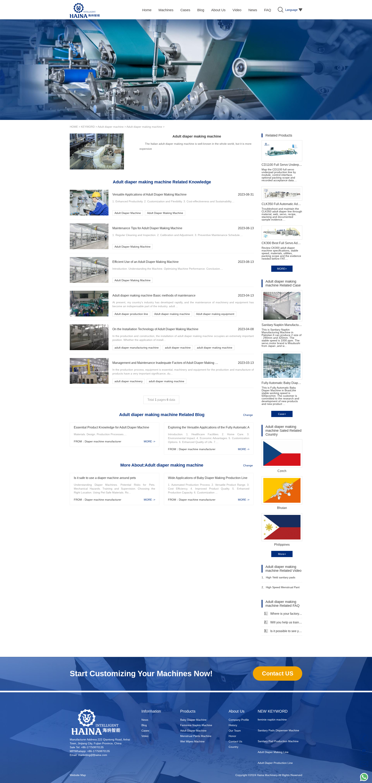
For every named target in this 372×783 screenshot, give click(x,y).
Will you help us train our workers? (283, 622)
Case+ (282, 413)
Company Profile (239, 719)
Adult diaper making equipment (215, 313)
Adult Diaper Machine (128, 213)
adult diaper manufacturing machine (137, 347)
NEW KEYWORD (273, 711)
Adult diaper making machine (144, 126)
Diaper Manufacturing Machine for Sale (279, 767)
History (233, 725)
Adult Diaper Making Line (273, 743)
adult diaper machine (178, 347)
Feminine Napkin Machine (196, 725)
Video (144, 736)
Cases (145, 730)
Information (151, 711)
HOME (74, 126)
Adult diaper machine (111, 126)
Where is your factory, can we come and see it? (283, 613)
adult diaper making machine (214, 347)
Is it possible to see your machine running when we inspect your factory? (283, 631)
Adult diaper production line (131, 313)
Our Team (235, 730)
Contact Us (235, 741)
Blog (144, 725)
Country (233, 746)
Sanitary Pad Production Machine (278, 732)
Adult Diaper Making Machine (165, 213)
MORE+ (282, 268)
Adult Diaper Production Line (275, 754)
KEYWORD (88, 126)
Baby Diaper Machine (193, 719)
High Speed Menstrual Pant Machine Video (281, 589)
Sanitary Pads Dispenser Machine (278, 721)
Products (187, 711)
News (144, 719)
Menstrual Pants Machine (195, 736)
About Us (237, 711)
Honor (232, 736)
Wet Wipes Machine (192, 741)
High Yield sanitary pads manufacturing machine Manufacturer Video (278, 579)
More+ (282, 554)
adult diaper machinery (129, 381)
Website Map (78, 775)
